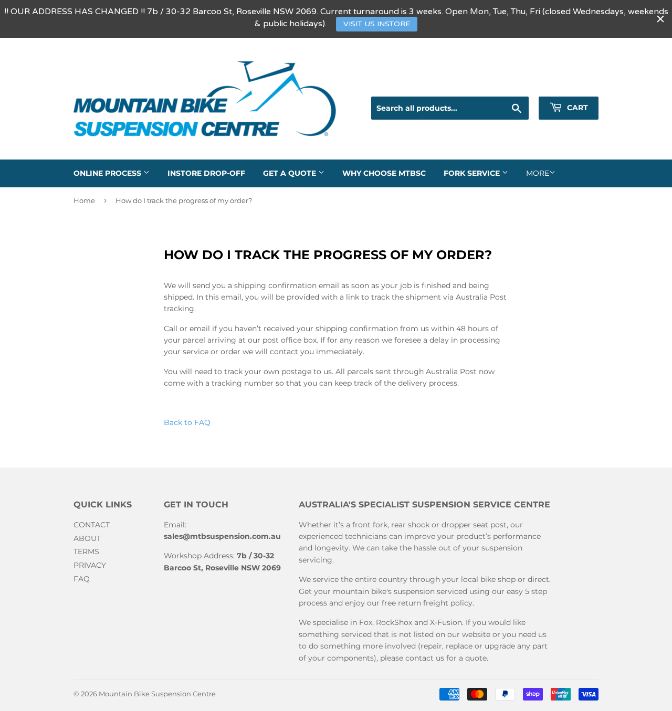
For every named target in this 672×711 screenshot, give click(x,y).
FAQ (82, 578)
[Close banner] (660, 19)
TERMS (86, 551)
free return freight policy (427, 603)
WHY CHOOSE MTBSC (384, 173)
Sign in (511, 84)
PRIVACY (90, 565)
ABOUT (87, 538)
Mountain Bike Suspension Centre (157, 693)
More (537, 173)
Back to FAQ (187, 422)
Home (84, 200)
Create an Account (568, 84)
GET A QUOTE (290, 173)
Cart (576, 107)
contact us (424, 658)
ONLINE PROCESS (108, 173)
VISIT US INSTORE (376, 23)
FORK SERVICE (473, 173)
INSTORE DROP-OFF (206, 173)
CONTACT (92, 524)
